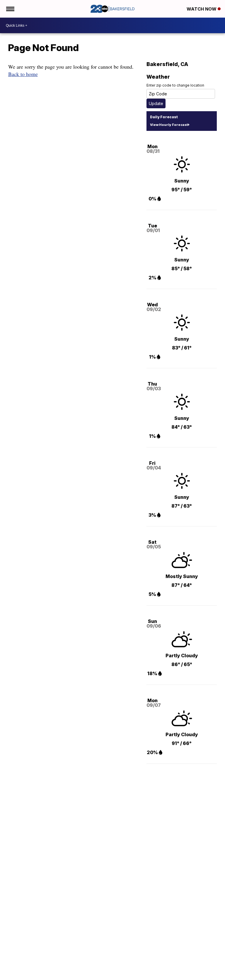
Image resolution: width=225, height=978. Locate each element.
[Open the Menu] (9, 9)
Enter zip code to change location (175, 85)
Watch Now (202, 9)
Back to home (23, 73)
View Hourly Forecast (169, 125)
